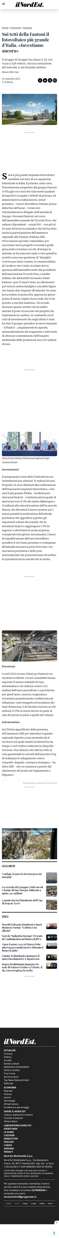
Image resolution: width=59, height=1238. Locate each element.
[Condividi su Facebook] (40, 80)
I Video (8, 1145)
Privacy (8, 1151)
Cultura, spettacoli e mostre (18, 1114)
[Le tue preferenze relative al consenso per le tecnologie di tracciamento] (54, 1233)
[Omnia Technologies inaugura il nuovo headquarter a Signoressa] (51, 957)
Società (7, 1060)
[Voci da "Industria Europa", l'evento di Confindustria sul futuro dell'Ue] (51, 937)
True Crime (9, 1073)
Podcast (9, 1141)
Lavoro (7, 1097)
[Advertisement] (29, 16)
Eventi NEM (10, 1128)
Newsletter (11, 1138)
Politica (7, 1057)
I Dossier (9, 1135)
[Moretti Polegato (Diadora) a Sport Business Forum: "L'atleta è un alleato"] (51, 926)
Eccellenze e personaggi (16, 1107)
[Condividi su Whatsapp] (55, 80)
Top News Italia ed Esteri (16, 1080)
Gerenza (9, 1148)
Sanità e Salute (11, 1063)
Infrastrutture (11, 1104)
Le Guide (9, 1132)
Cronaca (8, 1053)
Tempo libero (11, 1121)
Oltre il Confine (11, 1070)
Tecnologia (9, 1100)
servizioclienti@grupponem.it (20, 1196)
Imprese (27, 27)
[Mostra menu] (3, 3)
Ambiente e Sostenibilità (16, 1066)
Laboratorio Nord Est (17, 1125)
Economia (16, 27)
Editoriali (8, 1083)
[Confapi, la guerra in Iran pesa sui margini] (51, 877)
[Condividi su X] (50, 80)
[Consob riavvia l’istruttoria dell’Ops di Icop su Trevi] (51, 904)
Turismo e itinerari (13, 1118)
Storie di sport (11, 1076)
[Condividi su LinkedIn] (45, 80)
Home (5, 27)
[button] (29, 843)
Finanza (8, 1094)
